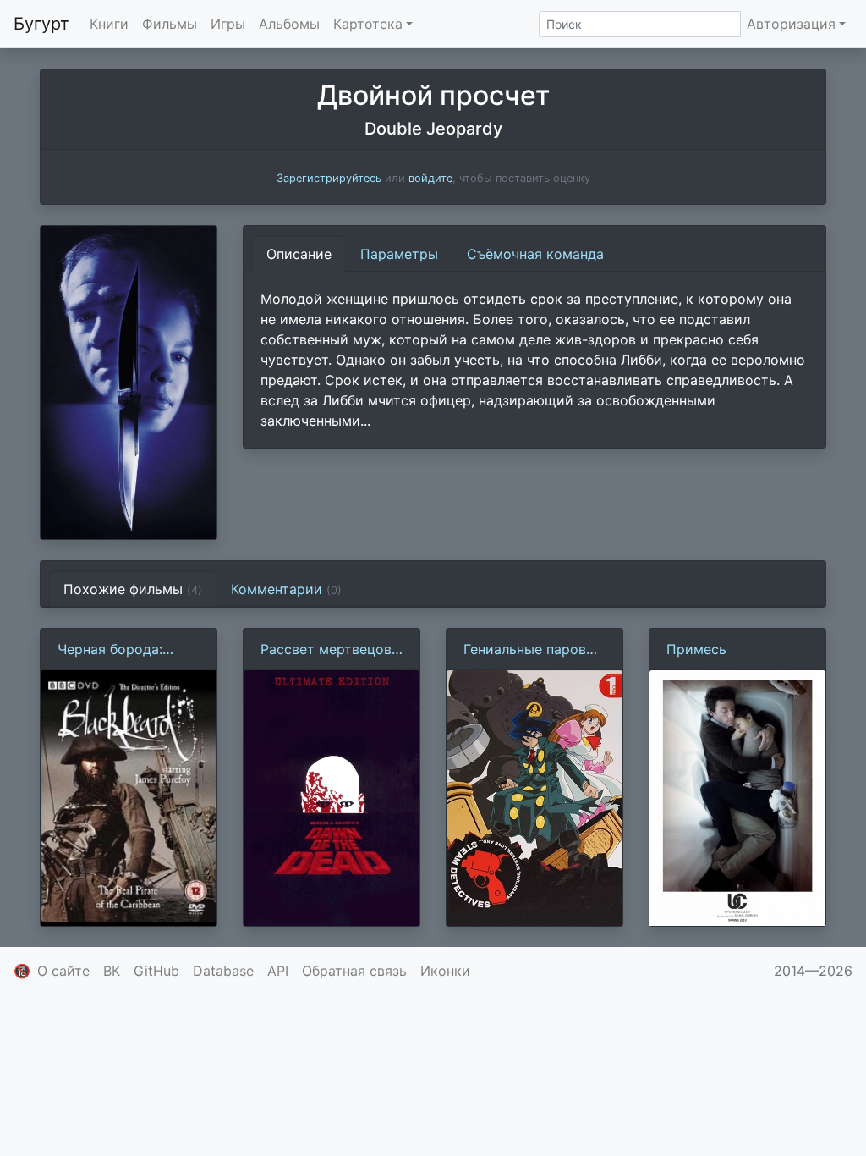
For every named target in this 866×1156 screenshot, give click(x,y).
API (277, 970)
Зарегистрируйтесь (329, 178)
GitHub (156, 970)
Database (223, 970)
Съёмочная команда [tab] (535, 253)
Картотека (368, 23)
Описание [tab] (299, 253)
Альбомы (289, 23)
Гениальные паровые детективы (533, 650)
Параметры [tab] (399, 253)
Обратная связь (354, 970)
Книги (109, 23)
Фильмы (169, 23)
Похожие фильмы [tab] (132, 589)
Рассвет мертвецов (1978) (326, 650)
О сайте (63, 970)
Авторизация (791, 23)
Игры (228, 23)
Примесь (696, 649)
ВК (111, 970)
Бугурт (41, 24)
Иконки (445, 970)
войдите (430, 178)
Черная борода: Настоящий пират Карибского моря (118, 650)
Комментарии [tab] (286, 589)
